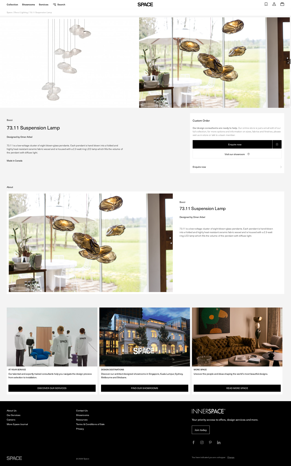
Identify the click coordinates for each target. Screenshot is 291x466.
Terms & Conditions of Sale (90, 424)
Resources (82, 419)
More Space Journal (17, 424)
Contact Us (82, 410)
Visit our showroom (235, 154)
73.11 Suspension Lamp (41, 12)
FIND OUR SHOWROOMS (144, 388)
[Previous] (2, 61)
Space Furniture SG (145, 4)
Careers (11, 419)
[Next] (288, 61)
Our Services (13, 415)
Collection (12, 4)
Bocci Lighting (21, 12)
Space (9, 12)
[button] (266, 4)
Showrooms (28, 4)
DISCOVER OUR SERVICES (52, 388)
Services (43, 4)
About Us (12, 410)
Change (230, 457)
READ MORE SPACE (237, 388)
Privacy (80, 428)
